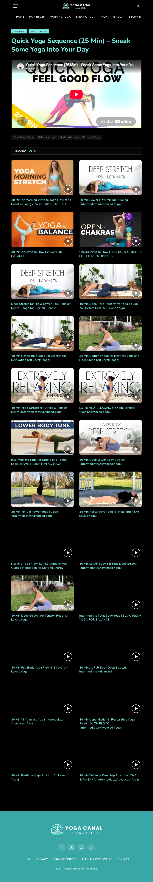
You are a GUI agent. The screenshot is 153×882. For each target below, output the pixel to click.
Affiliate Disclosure (97, 859)
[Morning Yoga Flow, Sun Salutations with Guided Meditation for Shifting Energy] (42, 541)
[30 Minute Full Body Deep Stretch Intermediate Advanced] (110, 645)
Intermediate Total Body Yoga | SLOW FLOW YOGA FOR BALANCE (110, 618)
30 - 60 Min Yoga (23, 137)
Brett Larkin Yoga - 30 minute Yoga (80, 137)
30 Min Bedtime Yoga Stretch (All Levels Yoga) (39, 778)
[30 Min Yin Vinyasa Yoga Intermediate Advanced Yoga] (42, 697)
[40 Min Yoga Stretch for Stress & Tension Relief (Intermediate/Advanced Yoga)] (42, 385)
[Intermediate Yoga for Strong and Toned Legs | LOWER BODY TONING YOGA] (42, 437)
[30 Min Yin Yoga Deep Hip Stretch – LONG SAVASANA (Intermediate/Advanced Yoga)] (110, 753)
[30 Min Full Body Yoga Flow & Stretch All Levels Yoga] (42, 645)
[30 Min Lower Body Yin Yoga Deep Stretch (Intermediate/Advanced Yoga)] (110, 541)
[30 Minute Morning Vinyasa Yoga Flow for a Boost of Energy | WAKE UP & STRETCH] (42, 177)
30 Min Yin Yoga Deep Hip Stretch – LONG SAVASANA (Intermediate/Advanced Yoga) (109, 778)
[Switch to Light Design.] (138, 6)
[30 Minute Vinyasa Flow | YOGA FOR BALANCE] (42, 229)
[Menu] (15, 6)
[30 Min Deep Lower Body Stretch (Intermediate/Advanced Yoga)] (110, 437)
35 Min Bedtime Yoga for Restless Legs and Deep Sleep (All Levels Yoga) (109, 358)
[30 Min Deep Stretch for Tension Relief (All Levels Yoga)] (42, 593)
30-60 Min (19, 31)
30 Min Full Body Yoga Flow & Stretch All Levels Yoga (39, 670)
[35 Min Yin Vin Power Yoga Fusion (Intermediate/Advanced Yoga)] (42, 489)
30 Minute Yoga (46, 137)
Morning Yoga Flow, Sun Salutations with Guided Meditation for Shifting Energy (39, 566)
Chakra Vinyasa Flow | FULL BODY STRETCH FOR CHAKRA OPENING (110, 254)
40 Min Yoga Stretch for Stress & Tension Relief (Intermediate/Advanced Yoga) (39, 410)
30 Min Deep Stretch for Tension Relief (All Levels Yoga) (40, 618)
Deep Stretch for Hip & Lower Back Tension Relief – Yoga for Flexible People (41, 306)
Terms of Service (64, 859)
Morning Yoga (60, 17)
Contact (123, 859)
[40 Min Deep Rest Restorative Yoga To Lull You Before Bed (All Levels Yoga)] (110, 281)
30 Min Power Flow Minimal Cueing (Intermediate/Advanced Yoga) (103, 202)
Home (20, 17)
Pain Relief (37, 17)
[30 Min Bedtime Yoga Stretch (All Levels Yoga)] (42, 753)
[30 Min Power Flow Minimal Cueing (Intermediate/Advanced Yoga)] (110, 177)
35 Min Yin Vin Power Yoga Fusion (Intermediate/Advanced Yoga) (34, 514)
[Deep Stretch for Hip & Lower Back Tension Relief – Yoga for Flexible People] (42, 281)
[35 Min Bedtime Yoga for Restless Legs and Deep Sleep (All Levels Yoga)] (110, 333)
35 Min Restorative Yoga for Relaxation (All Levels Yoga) (109, 514)
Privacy (42, 859)
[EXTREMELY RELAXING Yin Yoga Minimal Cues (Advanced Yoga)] (110, 385)
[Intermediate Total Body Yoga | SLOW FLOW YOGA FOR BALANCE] (110, 593)
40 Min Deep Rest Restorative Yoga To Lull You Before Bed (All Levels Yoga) (108, 306)
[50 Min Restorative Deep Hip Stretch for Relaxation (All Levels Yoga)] (42, 333)
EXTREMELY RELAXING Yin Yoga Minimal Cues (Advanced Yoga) (107, 410)
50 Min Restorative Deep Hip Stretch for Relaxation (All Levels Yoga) (38, 358)
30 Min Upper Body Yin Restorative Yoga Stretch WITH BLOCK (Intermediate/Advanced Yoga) (107, 724)
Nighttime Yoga (112, 17)
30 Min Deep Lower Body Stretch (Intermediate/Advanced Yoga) (102, 462)
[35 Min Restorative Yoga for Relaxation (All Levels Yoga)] (110, 489)
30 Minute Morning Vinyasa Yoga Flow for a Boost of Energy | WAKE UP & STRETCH (41, 202)
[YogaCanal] (76, 6)
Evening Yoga (86, 17)
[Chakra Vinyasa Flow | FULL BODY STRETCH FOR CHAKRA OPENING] (110, 229)
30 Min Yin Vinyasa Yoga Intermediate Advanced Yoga (37, 722)
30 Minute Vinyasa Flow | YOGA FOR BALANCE (36, 254)
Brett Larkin (38, 31)
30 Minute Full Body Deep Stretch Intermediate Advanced (102, 670)
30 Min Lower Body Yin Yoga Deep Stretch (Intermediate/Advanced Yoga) (108, 566)
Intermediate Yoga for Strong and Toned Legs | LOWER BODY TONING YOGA (39, 462)
